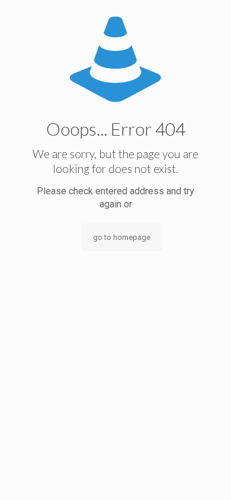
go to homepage (121, 237)
